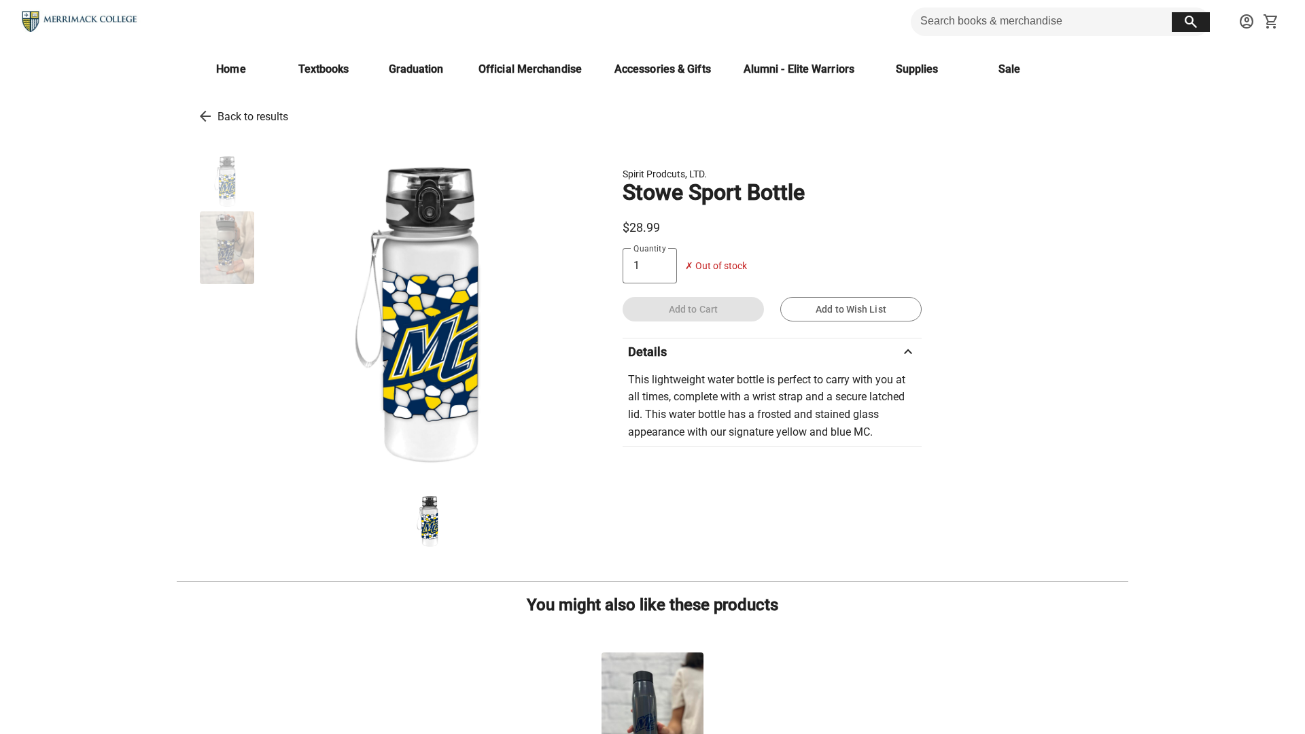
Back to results (253, 116)
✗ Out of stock (716, 266)
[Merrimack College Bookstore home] (80, 21)
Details (772, 352)
